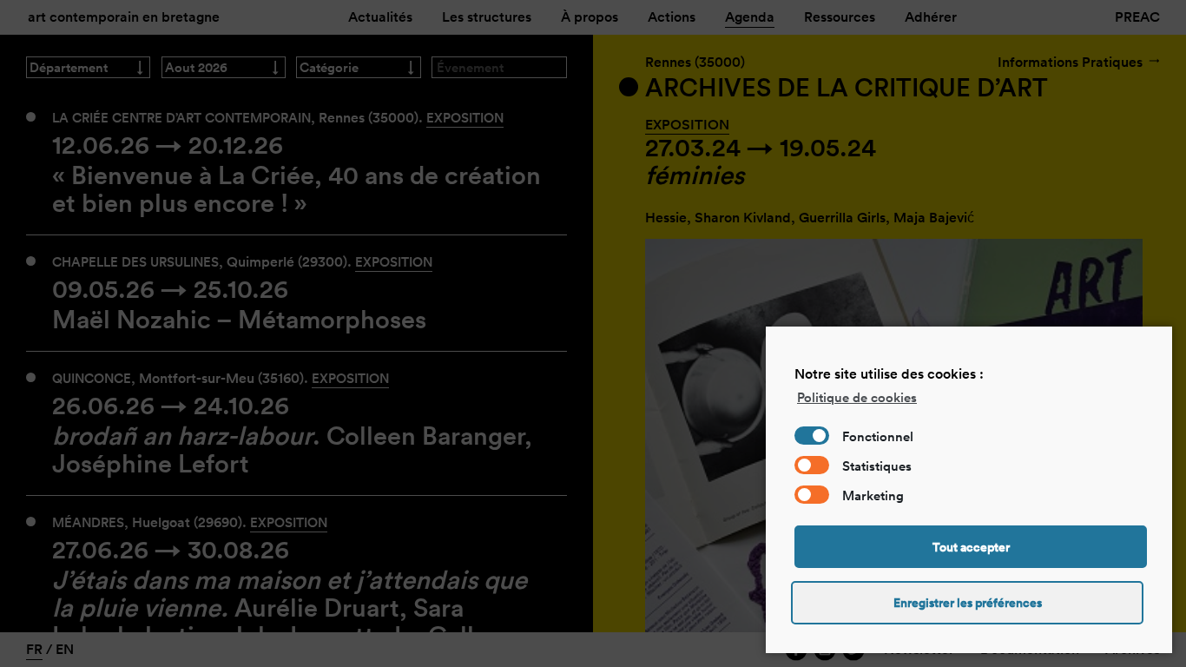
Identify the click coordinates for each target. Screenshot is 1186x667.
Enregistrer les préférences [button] (967, 602)
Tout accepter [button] (971, 547)
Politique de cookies (857, 397)
